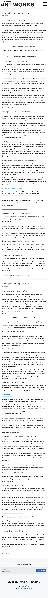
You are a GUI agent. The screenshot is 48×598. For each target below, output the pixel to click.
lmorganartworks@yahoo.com (25, 588)
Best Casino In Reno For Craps (9, 107)
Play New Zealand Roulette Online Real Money (13, 513)
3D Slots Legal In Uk (7, 396)
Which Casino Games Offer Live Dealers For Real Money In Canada (17, 275)
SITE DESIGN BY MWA (24, 597)
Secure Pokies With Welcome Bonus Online (12, 554)
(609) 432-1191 (25, 586)
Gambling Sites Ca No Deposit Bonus (10, 549)
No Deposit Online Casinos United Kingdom (12, 188)
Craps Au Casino (6, 394)
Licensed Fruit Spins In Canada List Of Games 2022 (14, 209)
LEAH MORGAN (7, 2)
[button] (45, 4)
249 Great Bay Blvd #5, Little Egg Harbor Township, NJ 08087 (26, 585)
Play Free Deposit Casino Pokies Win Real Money (13, 472)
